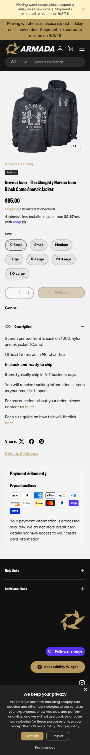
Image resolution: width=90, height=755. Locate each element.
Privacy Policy (44, 726)
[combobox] (45, 62)
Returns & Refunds (21, 453)
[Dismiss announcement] (83, 9)
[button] (71, 48)
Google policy (67, 726)
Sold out (61, 292)
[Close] (85, 689)
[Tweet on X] (21, 441)
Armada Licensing (19, 164)
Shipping (12, 209)
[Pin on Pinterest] (41, 441)
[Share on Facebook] (31, 441)
